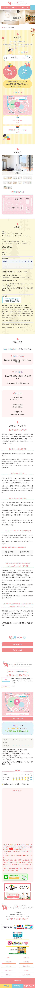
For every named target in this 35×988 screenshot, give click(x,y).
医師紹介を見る (17, 644)
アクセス (25, 7)
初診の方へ (26, 966)
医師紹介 (26, 962)
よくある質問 (9, 970)
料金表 (26, 970)
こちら (11, 849)
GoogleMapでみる (17, 718)
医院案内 (8, 962)
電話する (6, 7)
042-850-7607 (6, 249)
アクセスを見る (17, 650)
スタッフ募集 (26, 975)
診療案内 (26, 957)
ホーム (16, 7)
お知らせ (8, 975)
